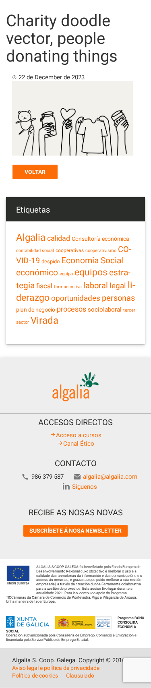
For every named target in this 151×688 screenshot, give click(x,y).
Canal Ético (78, 443)
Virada (44, 320)
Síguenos (84, 486)
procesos (71, 309)
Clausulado (80, 675)
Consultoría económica (100, 239)
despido (50, 261)
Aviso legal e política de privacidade (55, 668)
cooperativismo (100, 250)
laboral (95, 285)
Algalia (31, 237)
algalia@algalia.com (110, 476)
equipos (91, 272)
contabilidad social (35, 250)
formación (64, 286)
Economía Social (92, 260)
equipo (66, 274)
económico (37, 272)
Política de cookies (35, 675)
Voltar (35, 172)
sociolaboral (105, 309)
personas (118, 298)
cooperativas (70, 250)
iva (79, 286)
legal (118, 285)
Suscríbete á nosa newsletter (75, 530)
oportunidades (75, 298)
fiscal (44, 286)
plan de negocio (35, 309)
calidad (58, 238)
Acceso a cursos (78, 435)
